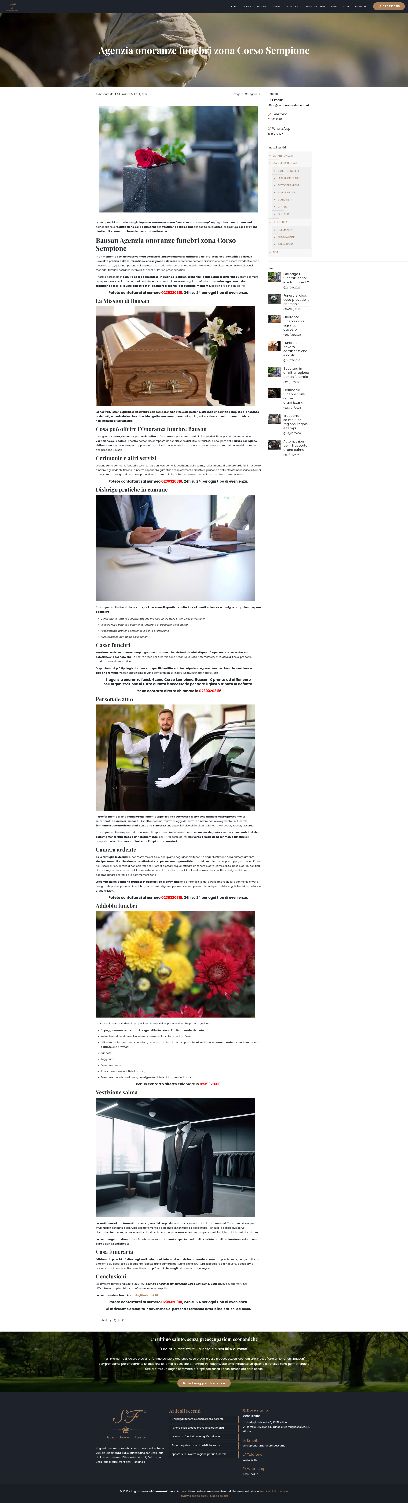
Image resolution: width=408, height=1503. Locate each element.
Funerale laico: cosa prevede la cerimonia (198, 1428)
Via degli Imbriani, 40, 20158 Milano (266, 1422)
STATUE (282, 207)
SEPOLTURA (280, 222)
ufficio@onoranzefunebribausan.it (289, 105)
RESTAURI (283, 214)
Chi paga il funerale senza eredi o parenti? (198, 1419)
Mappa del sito (219, 1496)
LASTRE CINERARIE (289, 178)
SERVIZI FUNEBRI (283, 156)
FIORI (276, 252)
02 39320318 (391, 6)
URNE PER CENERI (288, 171)
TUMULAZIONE (286, 237)
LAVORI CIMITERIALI (285, 163)
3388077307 (275, 134)
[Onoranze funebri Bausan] (12, 6)
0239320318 (171, 292)
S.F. (119, 94)
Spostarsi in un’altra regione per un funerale (199, 1454)
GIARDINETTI (285, 199)
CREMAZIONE (286, 230)
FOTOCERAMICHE (288, 185)
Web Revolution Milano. (273, 1491)
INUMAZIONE (285, 244)
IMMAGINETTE (286, 192)
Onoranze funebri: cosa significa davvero (197, 1436)
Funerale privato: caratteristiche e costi (196, 1445)
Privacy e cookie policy (193, 1496)
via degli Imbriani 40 (144, 1295)
